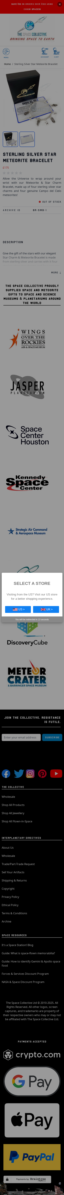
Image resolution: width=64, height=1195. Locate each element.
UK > (49, 609)
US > (21, 609)
